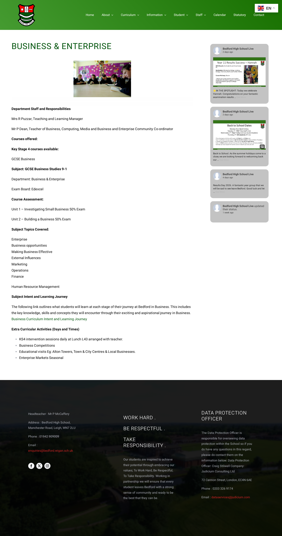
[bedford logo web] (26, 4)
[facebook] (31, 466)
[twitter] (39, 466)
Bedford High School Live (238, 49)
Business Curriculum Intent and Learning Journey (49, 319)
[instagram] (47, 466)
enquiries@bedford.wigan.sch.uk (50, 450)
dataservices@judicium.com (230, 497)
